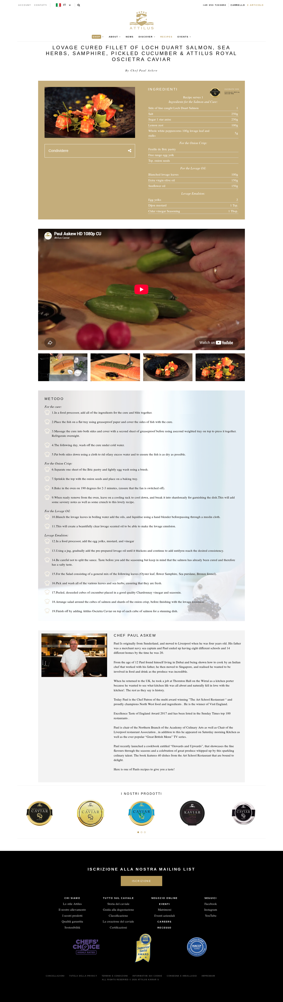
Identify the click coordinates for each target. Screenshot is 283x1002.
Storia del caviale (118, 904)
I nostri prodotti (72, 915)
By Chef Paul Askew (141, 70)
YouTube (210, 915)
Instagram (210, 909)
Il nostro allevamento (72, 909)
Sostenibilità (72, 927)
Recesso (164, 927)
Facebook (210, 904)
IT (64, 5)
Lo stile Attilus (72, 904)
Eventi (164, 904)
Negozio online (164, 898)
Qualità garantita (72, 921)
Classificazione (118, 915)
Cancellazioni (55, 976)
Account (24, 5)
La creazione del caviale (118, 921)
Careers (164, 921)
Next (261, 812)
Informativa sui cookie (147, 976)
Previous (22, 812)
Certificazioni (118, 927)
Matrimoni (164, 909)
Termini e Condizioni (115, 976)
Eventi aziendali (164, 915)
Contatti (40, 5)
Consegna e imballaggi (182, 976)
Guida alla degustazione (118, 909)
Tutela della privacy (83, 976)
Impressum (208, 976)
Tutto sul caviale (118, 898)
